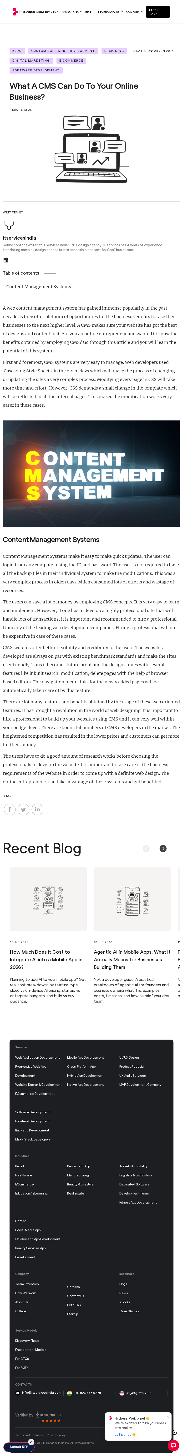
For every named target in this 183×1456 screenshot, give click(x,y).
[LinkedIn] (6, 260)
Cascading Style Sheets (28, 371)
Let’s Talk (154, 12)
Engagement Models (30, 1350)
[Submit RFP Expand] (31, 1442)
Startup (72, 1314)
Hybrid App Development (85, 1075)
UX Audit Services (132, 1075)
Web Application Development (37, 1057)
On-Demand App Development (37, 1239)
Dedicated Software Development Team (134, 1189)
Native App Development (85, 1084)
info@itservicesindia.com (41, 1392)
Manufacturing (78, 1175)
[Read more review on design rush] (38, 1416)
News (123, 1293)
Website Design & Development (38, 1084)
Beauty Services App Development (30, 1253)
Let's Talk (74, 1305)
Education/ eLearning (31, 1193)
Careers (73, 1287)
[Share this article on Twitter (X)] (23, 809)
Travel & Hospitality (133, 1166)
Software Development (32, 1112)
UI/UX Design (129, 1057)
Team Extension (27, 1284)
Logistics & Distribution (135, 1175)
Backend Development (32, 1130)
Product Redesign (132, 1066)
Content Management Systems (38, 286)
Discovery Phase (27, 1340)
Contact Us (75, 1296)
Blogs (123, 1284)
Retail (19, 1166)
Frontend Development (32, 1121)
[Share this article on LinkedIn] (37, 809)
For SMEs (21, 1368)
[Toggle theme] (174, 1432)
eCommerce (24, 1184)
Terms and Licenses (29, 1435)
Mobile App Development (85, 1057)
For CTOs (22, 1359)
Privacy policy (56, 1435)
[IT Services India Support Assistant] (173, 1445)
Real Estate (75, 1193)
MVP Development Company (140, 1084)
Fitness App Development (138, 1202)
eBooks (124, 1302)
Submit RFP (19, 1447)
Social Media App (28, 1230)
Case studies (129, 1311)
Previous (143, 845)
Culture (20, 1311)
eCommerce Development (35, 1094)
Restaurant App (78, 1166)
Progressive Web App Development (30, 1071)
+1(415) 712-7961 (139, 1393)
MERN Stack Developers (33, 1139)
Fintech (20, 1221)
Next (160, 845)
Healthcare (23, 1175)
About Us (21, 1302)
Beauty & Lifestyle (80, 1184)
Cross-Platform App (81, 1066)
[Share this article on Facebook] (10, 809)
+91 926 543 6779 (87, 1393)
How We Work (25, 1293)
